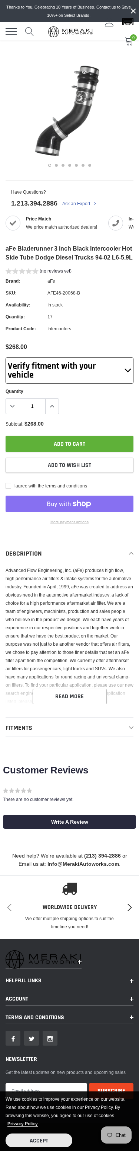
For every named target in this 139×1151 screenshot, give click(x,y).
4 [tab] (69, 165)
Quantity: (15, 316)
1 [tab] (49, 165)
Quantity (14, 391)
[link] (13, 1038)
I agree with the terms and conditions (49, 486)
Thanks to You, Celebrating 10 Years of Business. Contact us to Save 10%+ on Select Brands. (68, 11)
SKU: (11, 293)
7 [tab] (89, 165)
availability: (18, 305)
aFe (51, 281)
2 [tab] (56, 165)
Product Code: (21, 328)
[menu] (11, 31)
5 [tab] (76, 165)
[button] (127, 22)
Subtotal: (14, 424)
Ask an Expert (76, 203)
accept (39, 1141)
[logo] (70, 31)
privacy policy (22, 1123)
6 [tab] (83, 165)
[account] (109, 22)
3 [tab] (63, 165)
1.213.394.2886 (34, 203)
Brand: (13, 281)
